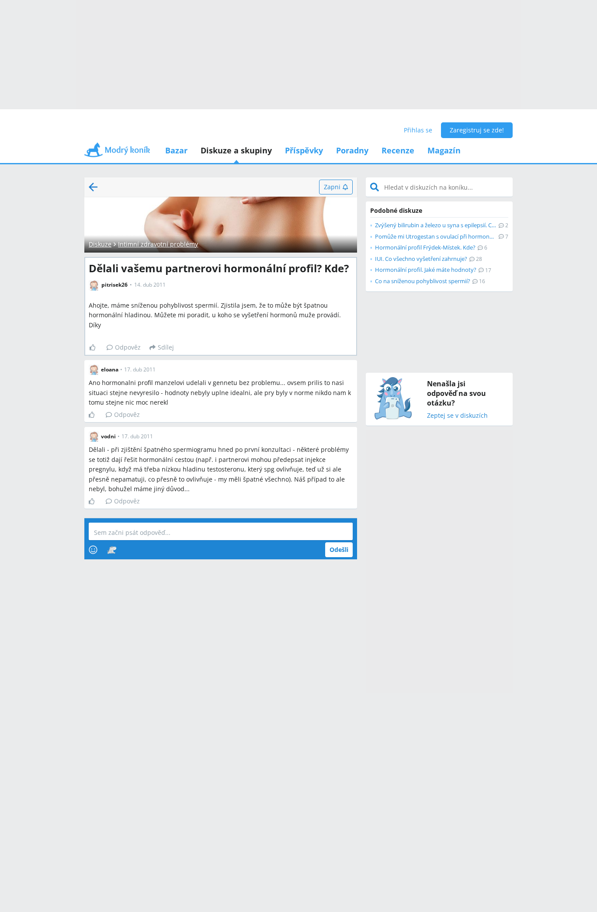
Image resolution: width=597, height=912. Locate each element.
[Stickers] (111, 549)
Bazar (176, 150)
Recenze (398, 150)
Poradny (352, 150)
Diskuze (100, 244)
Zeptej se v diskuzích (457, 416)
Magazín (444, 150)
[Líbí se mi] (96, 347)
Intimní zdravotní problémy (158, 244)
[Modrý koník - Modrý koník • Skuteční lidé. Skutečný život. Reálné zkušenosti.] (117, 152)
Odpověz (128, 347)
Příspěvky (304, 150)
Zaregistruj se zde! (477, 130)
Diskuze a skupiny (236, 150)
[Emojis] (93, 549)
